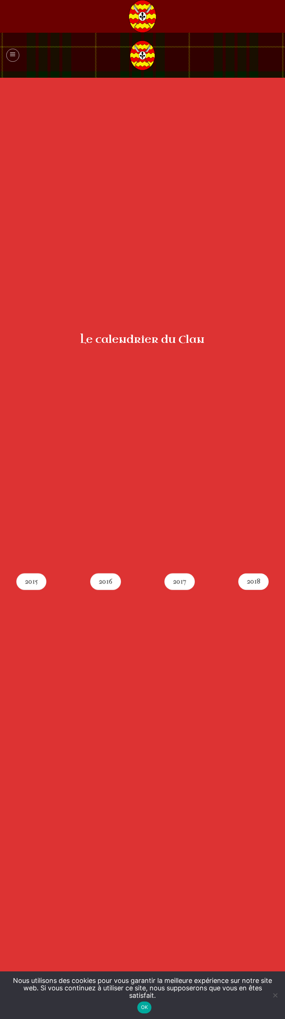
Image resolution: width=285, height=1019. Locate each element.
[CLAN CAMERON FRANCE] (142, 55)
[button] (12, 55)
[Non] (275, 999)
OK (144, 1007)
